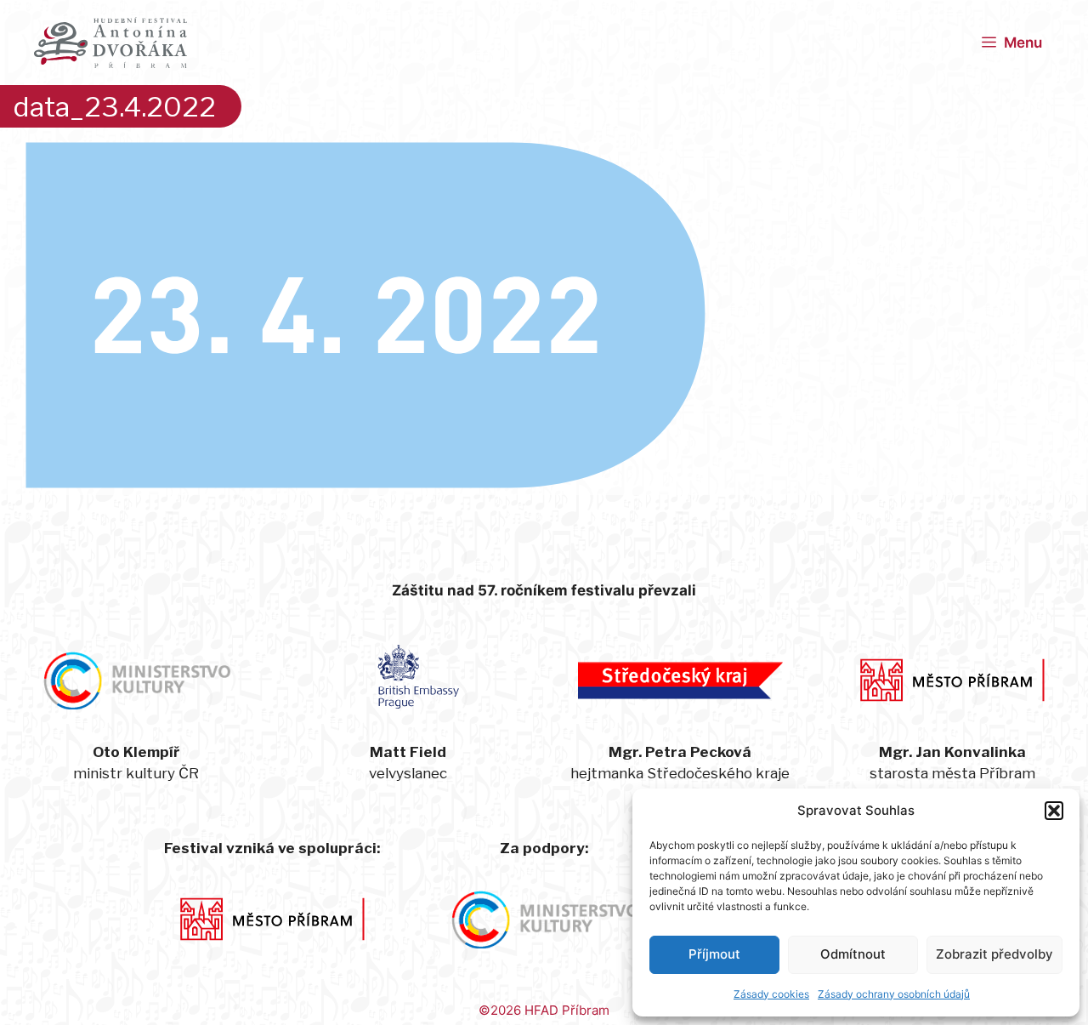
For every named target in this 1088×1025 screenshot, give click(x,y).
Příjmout (714, 954)
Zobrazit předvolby (994, 954)
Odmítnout (853, 954)
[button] (1054, 810)
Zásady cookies (771, 994)
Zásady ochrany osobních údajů (894, 994)
